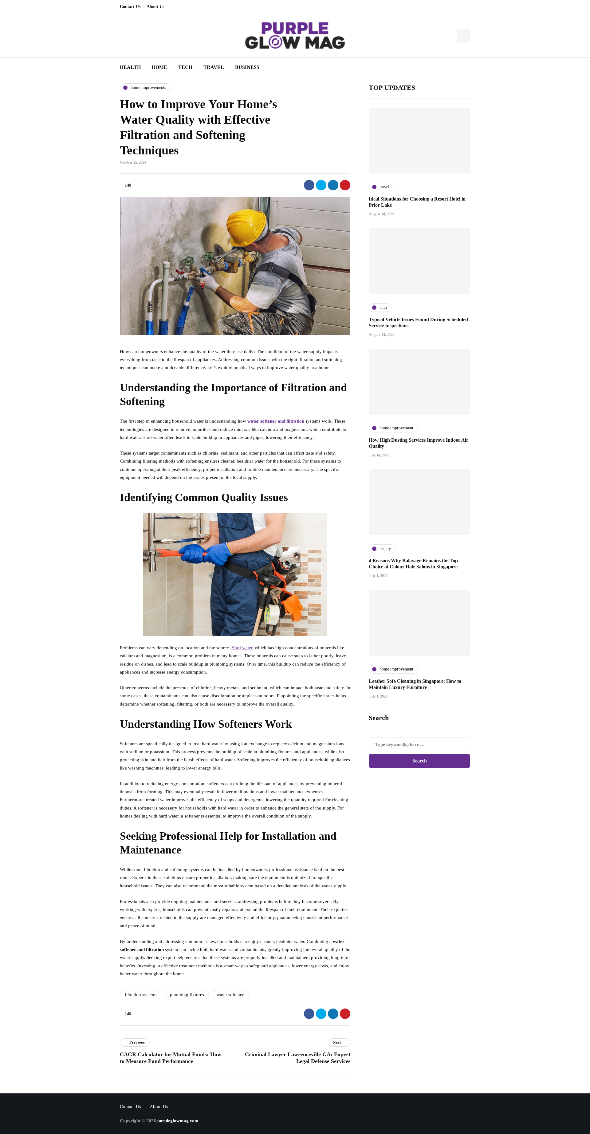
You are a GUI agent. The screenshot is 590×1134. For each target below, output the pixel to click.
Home (159, 67)
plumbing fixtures (187, 994)
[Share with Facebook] (309, 185)
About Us (155, 6)
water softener (230, 994)
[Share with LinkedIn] (333, 185)
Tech (185, 67)
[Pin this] (345, 185)
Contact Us (130, 6)
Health (130, 67)
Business (247, 67)
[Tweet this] (321, 185)
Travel (213, 67)
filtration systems (141, 994)
